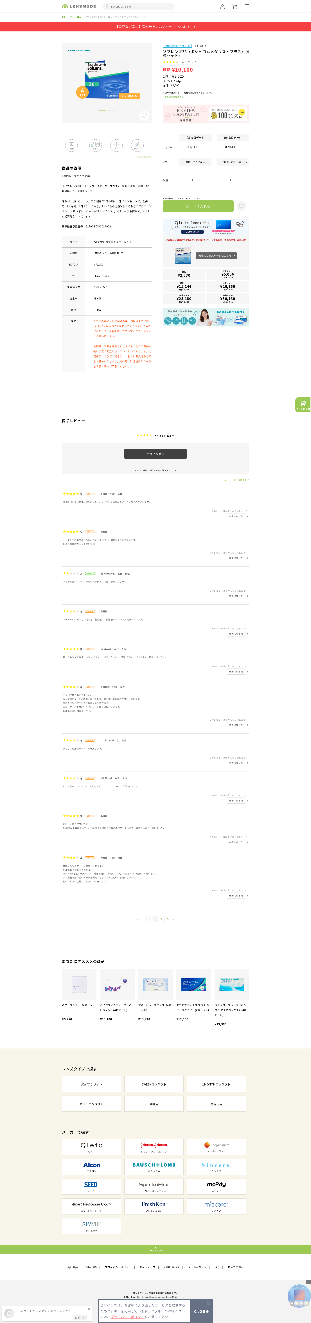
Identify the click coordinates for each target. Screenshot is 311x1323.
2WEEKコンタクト (154, 1084)
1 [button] (102, 111)
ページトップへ (156, 1250)
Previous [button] (59, 77)
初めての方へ (236, 1267)
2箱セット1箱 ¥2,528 (228, 274)
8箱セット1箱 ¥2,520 (227, 286)
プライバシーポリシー (118, 1267)
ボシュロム (75, 16)
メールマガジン (197, 1267)
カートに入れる (198, 206)
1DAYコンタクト (91, 1084)
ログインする (155, 454)
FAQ (217, 1267)
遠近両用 (216, 1104)
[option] (107, 78)
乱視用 (154, 1104)
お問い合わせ (172, 1267)
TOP (64, 16)
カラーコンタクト (91, 1104)
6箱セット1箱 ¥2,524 (184, 286)
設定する (80, 1317)
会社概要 (72, 1267)
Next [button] (154, 77)
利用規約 (91, 1267)
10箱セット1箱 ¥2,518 (184, 298)
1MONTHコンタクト (216, 1084)
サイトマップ (148, 1267)
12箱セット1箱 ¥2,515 (227, 298)
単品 (184, 274)
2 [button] (111, 111)
